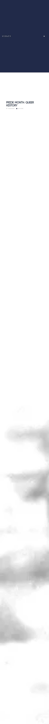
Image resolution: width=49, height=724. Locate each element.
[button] (44, 36)
